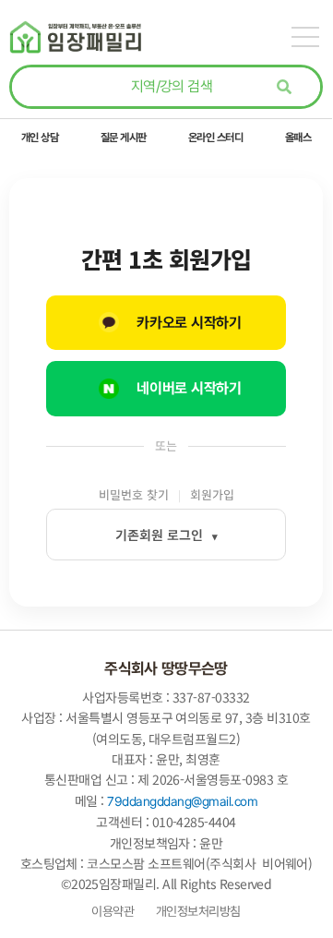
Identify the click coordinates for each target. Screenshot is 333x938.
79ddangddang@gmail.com (182, 801)
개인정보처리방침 (196, 911)
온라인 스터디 (216, 137)
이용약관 (112, 911)
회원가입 (212, 495)
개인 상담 (40, 137)
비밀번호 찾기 (134, 495)
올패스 (298, 137)
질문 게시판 (124, 137)
